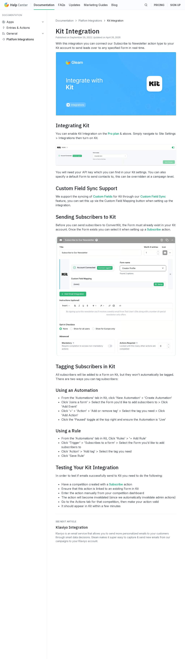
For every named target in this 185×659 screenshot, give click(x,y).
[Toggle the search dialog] (146, 5)
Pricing (159, 5)
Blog (114, 5)
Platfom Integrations (90, 20)
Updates (74, 5)
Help (19, 5)
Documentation (44, 5)
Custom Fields (102, 196)
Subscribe (154, 229)
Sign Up (175, 5)
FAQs (61, 5)
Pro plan (113, 133)
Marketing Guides (96, 5)
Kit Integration (115, 20)
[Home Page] (6, 5)
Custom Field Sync (153, 196)
